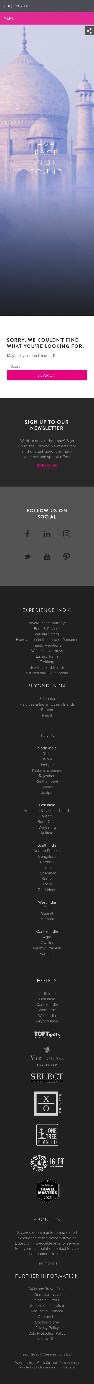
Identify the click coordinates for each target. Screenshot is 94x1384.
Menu (9, 18)
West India (47, 902)
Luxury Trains (47, 656)
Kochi (47, 884)
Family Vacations (47, 645)
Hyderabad (47, 873)
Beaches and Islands (47, 667)
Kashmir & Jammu (47, 770)
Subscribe (47, 466)
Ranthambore (47, 781)
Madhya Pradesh (47, 948)
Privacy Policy (47, 1327)
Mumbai (47, 919)
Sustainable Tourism (47, 1305)
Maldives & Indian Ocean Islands (47, 704)
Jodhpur (47, 764)
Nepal (47, 715)
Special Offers (47, 1300)
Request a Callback (47, 1311)
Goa (47, 907)
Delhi (47, 753)
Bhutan (47, 709)
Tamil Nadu (47, 889)
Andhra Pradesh (47, 851)
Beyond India (47, 1021)
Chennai (47, 862)
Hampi (47, 867)
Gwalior (47, 942)
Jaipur (47, 759)
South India (47, 845)
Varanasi (47, 953)
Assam (47, 816)
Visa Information (47, 1294)
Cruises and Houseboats (47, 673)
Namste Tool (47, 1338)
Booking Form (47, 1322)
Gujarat (47, 913)
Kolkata (47, 832)
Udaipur (47, 792)
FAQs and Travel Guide (47, 1288)
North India (47, 748)
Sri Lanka (47, 698)
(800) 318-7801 (15, 6)
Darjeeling (47, 827)
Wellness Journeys (47, 650)
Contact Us (47, 1316)
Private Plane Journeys (47, 623)
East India (47, 805)
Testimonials (47, 1263)
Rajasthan (47, 775)
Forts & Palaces (47, 628)
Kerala (47, 878)
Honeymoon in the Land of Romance (47, 639)
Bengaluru (47, 856)
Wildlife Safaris (47, 634)
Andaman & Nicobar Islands (47, 810)
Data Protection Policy (47, 1333)
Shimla (47, 787)
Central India (47, 931)
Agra (47, 937)
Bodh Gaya (47, 821)
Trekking (47, 662)
